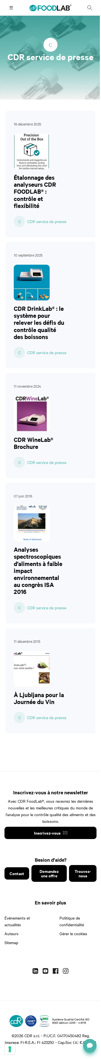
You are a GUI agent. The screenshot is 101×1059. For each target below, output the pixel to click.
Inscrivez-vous (47, 833)
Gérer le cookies (73, 933)
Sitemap (11, 942)
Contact (17, 873)
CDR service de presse (46, 221)
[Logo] (16, 1021)
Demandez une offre (49, 873)
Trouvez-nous (83, 873)
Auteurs (11, 933)
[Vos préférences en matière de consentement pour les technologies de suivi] (9, 1049)
